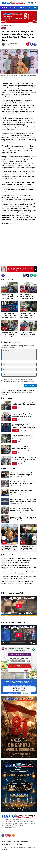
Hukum (4, 542)
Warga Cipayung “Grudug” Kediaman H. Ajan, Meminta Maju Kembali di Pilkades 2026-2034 (27, 296)
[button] (29, 3)
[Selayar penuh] (34, 643)
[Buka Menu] (32, 3)
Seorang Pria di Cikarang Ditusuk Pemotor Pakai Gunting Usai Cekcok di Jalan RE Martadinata (23, 509)
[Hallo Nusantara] (13, 3)
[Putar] (4, 643)
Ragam (4, 28)
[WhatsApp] (35, 275)
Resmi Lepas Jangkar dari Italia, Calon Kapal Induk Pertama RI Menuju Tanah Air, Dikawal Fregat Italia (23, 500)
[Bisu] (31, 643)
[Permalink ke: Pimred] (3, 44)
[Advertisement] (19, 245)
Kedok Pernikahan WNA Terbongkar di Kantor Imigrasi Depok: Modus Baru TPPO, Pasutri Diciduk (23, 518)
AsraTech (4, 849)
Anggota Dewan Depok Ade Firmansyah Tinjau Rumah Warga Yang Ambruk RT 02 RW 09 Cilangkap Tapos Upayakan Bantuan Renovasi (18, 560)
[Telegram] (31, 275)
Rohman (4, 558)
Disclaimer (4, 844)
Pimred (7, 43)
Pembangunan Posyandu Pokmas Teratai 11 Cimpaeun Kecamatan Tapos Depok (18, 573)
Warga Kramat (6, 581)
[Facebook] (24, 275)
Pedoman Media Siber (20, 842)
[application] (19, 635)
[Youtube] (9, 835)
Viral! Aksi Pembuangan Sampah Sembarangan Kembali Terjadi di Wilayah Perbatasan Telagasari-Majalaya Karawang (21, 474)
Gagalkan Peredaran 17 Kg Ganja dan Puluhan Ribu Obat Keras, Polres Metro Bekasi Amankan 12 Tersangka (9, 548)
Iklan (12, 844)
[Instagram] (6, 835)
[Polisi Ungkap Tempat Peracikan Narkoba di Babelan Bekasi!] (5, 492)
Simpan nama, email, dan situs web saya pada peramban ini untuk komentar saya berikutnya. (19, 380)
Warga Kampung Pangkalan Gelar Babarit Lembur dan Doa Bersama (9, 296)
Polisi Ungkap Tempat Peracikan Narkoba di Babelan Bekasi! (21, 491)
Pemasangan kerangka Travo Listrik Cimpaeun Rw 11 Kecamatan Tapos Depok (17, 582)
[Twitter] (27, 275)
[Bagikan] (35, 44)
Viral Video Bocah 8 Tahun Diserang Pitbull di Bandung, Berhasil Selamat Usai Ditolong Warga (22, 483)
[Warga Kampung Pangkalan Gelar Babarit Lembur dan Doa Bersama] (9, 287)
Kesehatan (6, 309)
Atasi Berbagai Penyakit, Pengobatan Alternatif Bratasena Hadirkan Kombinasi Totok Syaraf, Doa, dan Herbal (9, 315)
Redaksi (19, 844)
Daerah (5, 328)
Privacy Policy (6, 842)
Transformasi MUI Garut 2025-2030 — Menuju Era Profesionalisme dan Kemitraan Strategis (28, 334)
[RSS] (13, 835)
